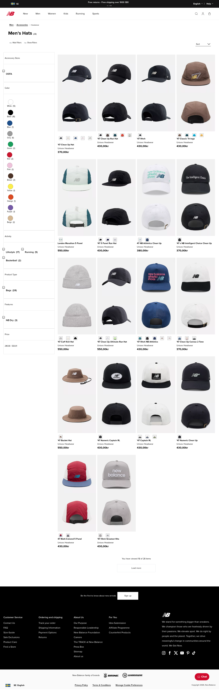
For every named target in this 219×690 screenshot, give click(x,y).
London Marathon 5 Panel (70, 243)
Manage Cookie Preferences (129, 685)
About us (78, 656)
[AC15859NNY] (154, 338)
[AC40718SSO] (201, 135)
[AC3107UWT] (140, 239)
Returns (43, 637)
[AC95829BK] (140, 436)
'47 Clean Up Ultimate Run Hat (112, 342)
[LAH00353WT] (114, 239)
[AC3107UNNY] (147, 239)
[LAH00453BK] (100, 135)
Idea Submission (117, 623)
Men (11, 25)
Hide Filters (16, 42)
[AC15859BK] (147, 338)
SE (19, 685)
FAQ (5, 627)
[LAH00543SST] (68, 338)
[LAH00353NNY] (107, 239)
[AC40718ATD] (194, 135)
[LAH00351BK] (140, 135)
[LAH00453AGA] (129, 135)
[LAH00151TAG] (90, 138)
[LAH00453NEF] (122, 135)
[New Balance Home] (11, 14)
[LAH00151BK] (60, 138)
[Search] (196, 13)
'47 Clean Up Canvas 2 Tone (190, 342)
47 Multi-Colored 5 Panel (70, 539)
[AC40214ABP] (60, 436)
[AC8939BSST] (194, 338)
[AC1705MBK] (179, 436)
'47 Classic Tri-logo (186, 138)
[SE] (11, 4)
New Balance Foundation (87, 632)
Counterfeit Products (120, 632)
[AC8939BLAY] (179, 338)
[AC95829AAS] (154, 436)
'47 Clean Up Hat (66, 144)
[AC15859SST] (162, 338)
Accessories (22, 25)
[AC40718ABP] (179, 135)
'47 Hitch (141, 138)
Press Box (79, 646)
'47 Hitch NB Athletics (147, 342)
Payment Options (47, 632)
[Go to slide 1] (108, 6)
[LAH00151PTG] (82, 138)
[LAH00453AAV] (114, 135)
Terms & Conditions (102, 685)
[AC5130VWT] (107, 535)
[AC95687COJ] (60, 239)
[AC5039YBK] (100, 436)
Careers (78, 637)
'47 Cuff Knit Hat (66, 342)
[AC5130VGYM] (100, 535)
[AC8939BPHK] (186, 338)
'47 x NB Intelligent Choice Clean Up (194, 243)
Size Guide (9, 632)
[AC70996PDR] (60, 535)
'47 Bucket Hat (65, 440)
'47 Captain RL (144, 440)
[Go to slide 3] (111, 6)
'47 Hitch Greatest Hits (108, 539)
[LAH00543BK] (75, 338)
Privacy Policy (81, 685)
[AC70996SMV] (68, 535)
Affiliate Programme (119, 627)
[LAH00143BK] (100, 338)
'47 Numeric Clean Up (187, 440)
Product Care (10, 642)
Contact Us (9, 623)
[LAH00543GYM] (60, 338)
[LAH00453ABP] (107, 135)
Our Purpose (80, 623)
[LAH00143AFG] (114, 338)
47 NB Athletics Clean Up (149, 243)
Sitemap (78, 651)
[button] (203, 13)
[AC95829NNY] (147, 436)
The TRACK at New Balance (88, 642)
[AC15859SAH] (169, 338)
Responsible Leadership (86, 627)
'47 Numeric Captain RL (108, 440)
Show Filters (32, 42)
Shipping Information (49, 627)
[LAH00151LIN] (68, 138)
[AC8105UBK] (179, 239)
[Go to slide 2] (109, 6)
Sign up (127, 595)
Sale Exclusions (11, 637)
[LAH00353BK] (100, 239)
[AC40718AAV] (186, 135)
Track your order (47, 623)
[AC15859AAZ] (140, 338)
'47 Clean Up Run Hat (107, 138)
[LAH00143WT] (107, 338)
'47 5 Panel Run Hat (107, 243)
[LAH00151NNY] (75, 138)
